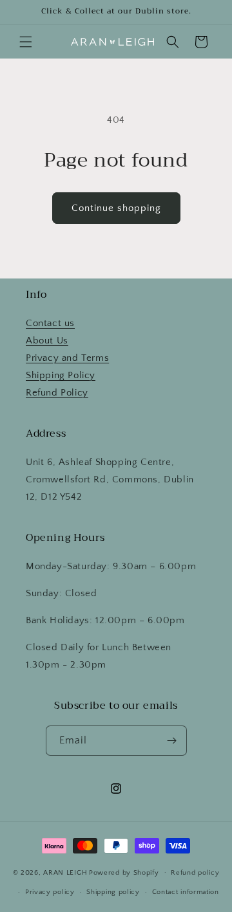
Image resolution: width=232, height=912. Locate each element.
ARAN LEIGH (65, 872)
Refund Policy (57, 392)
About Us (47, 340)
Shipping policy (113, 892)
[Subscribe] (172, 740)
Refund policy (195, 873)
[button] (26, 42)
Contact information (185, 892)
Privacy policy (50, 892)
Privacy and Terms (67, 357)
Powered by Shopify (124, 872)
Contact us (50, 323)
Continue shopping (116, 208)
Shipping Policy (60, 375)
